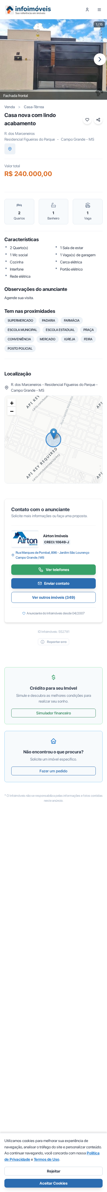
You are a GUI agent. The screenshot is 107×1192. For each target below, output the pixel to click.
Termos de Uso (46, 1159)
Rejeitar (53, 1171)
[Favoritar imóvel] (87, 119)
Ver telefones (57, 569)
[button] (53, 433)
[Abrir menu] (99, 9)
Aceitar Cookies (53, 1183)
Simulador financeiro (53, 713)
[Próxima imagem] (100, 59)
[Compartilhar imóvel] (98, 119)
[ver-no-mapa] (9, 148)
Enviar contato (56, 583)
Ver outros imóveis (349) (53, 597)
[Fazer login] (87, 9)
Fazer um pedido (53, 771)
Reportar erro (57, 642)
